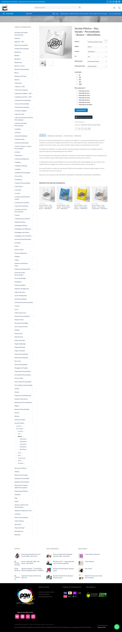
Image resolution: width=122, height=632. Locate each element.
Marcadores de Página (21, 323)
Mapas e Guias (19, 319)
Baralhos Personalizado (22, 69)
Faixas (16, 246)
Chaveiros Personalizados (22, 183)
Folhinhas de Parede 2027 (22, 269)
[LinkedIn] (22, 616)
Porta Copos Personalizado (23, 381)
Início (16, 19)
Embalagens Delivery (21, 225)
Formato (77, 51)
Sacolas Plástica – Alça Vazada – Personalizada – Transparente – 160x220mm (99, 206)
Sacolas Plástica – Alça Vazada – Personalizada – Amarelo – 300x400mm (81, 206)
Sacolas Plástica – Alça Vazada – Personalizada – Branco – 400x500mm (46, 206)
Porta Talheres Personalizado (23, 385)
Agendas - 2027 (19, 42)
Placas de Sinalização (21, 364)
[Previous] (42, 42)
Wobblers (18, 534)
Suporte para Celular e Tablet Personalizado (21, 486)
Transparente (21, 458)
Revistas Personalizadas (22, 409)
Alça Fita (18, 426)
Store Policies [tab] (68, 136)
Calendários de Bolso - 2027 (23, 93)
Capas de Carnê (19, 114)
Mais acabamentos (80, 88)
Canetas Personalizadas (22, 107)
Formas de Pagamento (21, 624)
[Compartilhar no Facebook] (76, 128)
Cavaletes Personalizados (22, 172)
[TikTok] (28, 616)
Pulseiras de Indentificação (23, 395)
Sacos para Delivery (21, 468)
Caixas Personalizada (21, 90)
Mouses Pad (18, 333)
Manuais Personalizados (22, 316)
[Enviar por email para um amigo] (82, 128)
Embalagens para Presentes (23, 236)
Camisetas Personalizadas (23, 100)
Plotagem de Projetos (21, 368)
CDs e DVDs (18, 176)
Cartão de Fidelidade (21, 136)
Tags (16, 498)
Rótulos (17, 416)
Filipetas (17, 256)
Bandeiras (18, 59)
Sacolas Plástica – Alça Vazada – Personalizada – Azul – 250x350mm (64, 206)
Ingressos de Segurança (22, 288)
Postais (17, 388)
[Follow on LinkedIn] (116, 1)
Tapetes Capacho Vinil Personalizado (21, 506)
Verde (19, 460)
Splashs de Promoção (21, 475)
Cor (76, 56)
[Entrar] (114, 8)
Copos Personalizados (21, 206)
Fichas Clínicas (19, 249)
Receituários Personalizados (23, 402)
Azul (19, 434)
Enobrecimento (78, 61)
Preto (19, 453)
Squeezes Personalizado (22, 478)
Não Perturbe (19, 337)
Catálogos (18, 162)
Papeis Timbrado (20, 350)
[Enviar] (79, 7)
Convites (17, 193)
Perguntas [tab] (77, 136)
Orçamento (81, 110)
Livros (16, 309)
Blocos (17, 72)
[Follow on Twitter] (113, 1)
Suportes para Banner (21, 491)
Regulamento (49, 624)
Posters (17, 392)
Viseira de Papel (19, 528)
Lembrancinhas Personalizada (24, 302)
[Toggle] (33, 34)
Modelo (77, 46)
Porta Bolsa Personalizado (23, 375)
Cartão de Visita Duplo (22, 143)
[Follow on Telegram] (119, 1)
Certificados (18, 179)
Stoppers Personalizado (22, 482)
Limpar (105, 40)
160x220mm (23, 439)
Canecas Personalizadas (22, 104)
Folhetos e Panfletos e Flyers (21, 264)
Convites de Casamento (22, 202)
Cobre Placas (19, 186)
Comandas (18, 190)
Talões (16, 501)
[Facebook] (17, 616)
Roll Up (17, 412)
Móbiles (17, 330)
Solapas (17, 471)
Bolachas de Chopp (20, 76)
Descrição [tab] (42, 136)
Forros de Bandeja (20, 278)
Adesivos (17, 38)
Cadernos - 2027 (20, 86)
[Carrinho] (119, 7)
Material (77, 41)
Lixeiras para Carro (20, 313)
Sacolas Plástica (24, 19)
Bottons (17, 79)
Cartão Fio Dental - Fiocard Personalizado (23, 147)
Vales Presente (19, 521)
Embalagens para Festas (22, 232)
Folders (17, 260)
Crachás (17, 215)
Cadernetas (18, 83)
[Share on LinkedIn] (89, 128)
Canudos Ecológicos (21, 110)
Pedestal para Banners (21, 357)
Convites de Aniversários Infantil (22, 198)
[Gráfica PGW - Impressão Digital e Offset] (16, 8)
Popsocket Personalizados (23, 371)
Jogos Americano (20, 292)
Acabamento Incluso (80, 66)
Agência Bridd (101, 627)
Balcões (17, 55)
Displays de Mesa (20, 222)
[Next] (69, 42)
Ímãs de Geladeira (20, 285)
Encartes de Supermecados (23, 239)
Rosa (19, 455)
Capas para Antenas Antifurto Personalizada (24, 119)
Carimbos (18, 132)
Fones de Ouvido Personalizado (20, 274)
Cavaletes (18, 169)
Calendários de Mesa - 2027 (23, 97)
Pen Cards (18, 361)
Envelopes (18, 243)
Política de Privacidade (36, 624)
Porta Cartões (19, 378)
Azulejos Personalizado (22, 48)
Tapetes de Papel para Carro (23, 510)
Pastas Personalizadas (21, 354)
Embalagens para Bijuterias (23, 229)
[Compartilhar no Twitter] (79, 128)
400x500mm (23, 449)
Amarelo (20, 431)
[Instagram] (33, 616)
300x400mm (23, 446)
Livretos (17, 306)
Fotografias (18, 282)
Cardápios (18, 129)
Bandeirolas (18, 62)
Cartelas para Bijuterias (22, 159)
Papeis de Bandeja (20, 344)
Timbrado (18, 514)
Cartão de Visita (19, 139)
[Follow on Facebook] (108, 1)
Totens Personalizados (21, 517)
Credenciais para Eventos (22, 218)
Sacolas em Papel (20, 419)
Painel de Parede (20, 340)
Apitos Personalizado (21, 45)
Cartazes (17, 152)
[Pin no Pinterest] (85, 128)
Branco (41, 19)
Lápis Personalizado (21, 299)
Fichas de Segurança (21, 253)
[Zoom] (41, 56)
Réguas (17, 406)
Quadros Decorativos (21, 399)
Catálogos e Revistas (21, 166)
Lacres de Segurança (21, 295)
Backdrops (18, 52)
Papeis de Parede (20, 347)
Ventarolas (18, 524)
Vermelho (20, 463)
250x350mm (23, 444)
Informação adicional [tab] (54, 136)
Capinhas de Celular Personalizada (21, 124)
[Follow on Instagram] (110, 1)
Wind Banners (19, 531)
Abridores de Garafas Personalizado (21, 34)
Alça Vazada (33, 19)
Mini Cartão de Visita (21, 326)
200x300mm (23, 441)
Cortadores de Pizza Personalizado (21, 211)
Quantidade (78, 72)
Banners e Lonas (20, 66)
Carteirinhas (18, 155)
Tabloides (17, 494)
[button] (116, 626)
